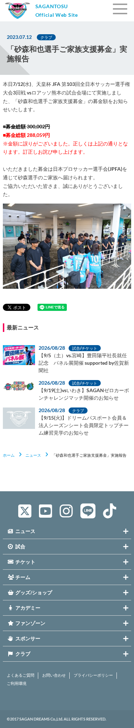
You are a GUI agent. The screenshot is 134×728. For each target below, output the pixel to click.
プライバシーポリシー (93, 675)
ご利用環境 (16, 683)
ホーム (9, 455)
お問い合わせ (54, 675)
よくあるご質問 (20, 675)
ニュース (33, 455)
